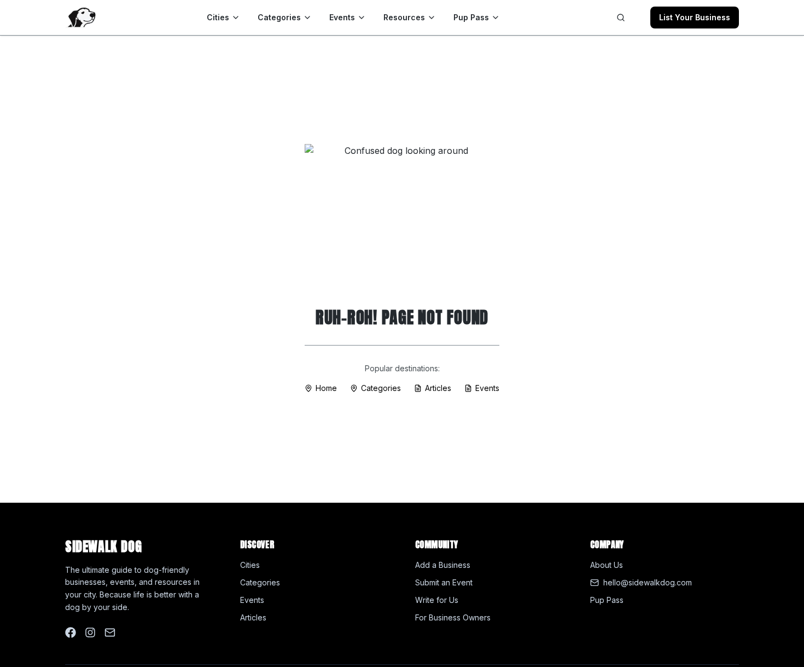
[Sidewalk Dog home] (80, 17)
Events (342, 17)
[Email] (109, 632)
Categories (279, 17)
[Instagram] (90, 632)
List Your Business (694, 17)
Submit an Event (444, 582)
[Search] (621, 17)
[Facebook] (70, 632)
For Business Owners (453, 617)
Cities (218, 17)
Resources (404, 17)
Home (326, 388)
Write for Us (436, 600)
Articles (438, 388)
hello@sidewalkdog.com (647, 582)
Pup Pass (471, 17)
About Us (606, 565)
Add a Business (442, 565)
